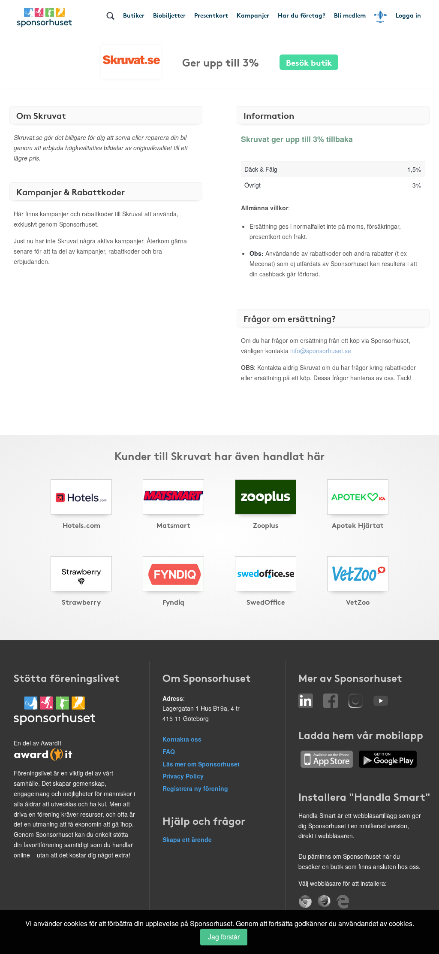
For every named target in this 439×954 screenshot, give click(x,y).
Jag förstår (224, 937)
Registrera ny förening (195, 788)
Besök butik (309, 62)
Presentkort (211, 15)
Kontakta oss (181, 739)
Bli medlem (350, 15)
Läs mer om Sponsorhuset (201, 764)
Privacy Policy (183, 776)
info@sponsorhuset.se (320, 350)
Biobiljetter (169, 15)
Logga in (408, 15)
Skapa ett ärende (187, 839)
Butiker (133, 15)
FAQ (168, 751)
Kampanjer (253, 15)
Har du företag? (301, 15)
